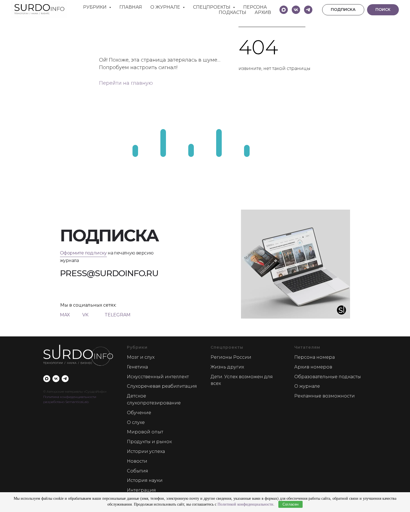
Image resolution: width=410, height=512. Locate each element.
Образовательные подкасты (327, 376)
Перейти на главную (126, 83)
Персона (255, 7)
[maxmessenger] (283, 10)
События (137, 471)
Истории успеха (146, 451)
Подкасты (232, 12)
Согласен (290, 504)
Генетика (137, 367)
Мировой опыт (145, 432)
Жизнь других (227, 367)
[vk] (296, 10)
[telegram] (308, 10)
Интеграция (141, 490)
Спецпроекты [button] (212, 7)
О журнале (307, 386)
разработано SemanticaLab (66, 402)
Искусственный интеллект (158, 376)
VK (85, 314)
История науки (145, 480)
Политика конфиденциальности (69, 397)
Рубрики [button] (95, 7)
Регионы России (231, 357)
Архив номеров (313, 367)
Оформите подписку (83, 253)
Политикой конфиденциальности (245, 504)
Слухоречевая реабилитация (162, 386)
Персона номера (314, 357)
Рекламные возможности (324, 396)
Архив (263, 12)
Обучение (139, 412)
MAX (65, 314)
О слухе (136, 422)
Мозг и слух (141, 357)
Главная (130, 7)
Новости (137, 461)
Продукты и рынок (149, 441)
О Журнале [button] (165, 7)
